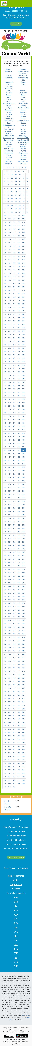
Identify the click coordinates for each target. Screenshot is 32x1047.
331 (9, 372)
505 (5, 491)
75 (16, 202)
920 (5, 773)
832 (14, 712)
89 (16, 209)
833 (19, 712)
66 (8, 198)
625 (5, 573)
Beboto (8, 95)
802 (14, 692)
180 (5, 270)
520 (5, 501)
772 (14, 671)
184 (23, 270)
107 (14, 219)
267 (14, 328)
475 (5, 471)
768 (19, 668)
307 (14, 355)
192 (14, 277)
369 (23, 396)
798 (19, 688)
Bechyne (9, 108)
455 (5, 457)
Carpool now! (16, 884)
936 (9, 784)
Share (27, 1028)
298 (19, 348)
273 (19, 331)
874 (23, 739)
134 (23, 236)
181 (9, 270)
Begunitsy (23, 159)
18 (12, 175)
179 (23, 266)
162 (14, 256)
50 (27, 188)
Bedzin (23, 134)
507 (14, 491)
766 (9, 668)
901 (9, 760)
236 (9, 307)
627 (14, 573)
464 (23, 460)
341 (9, 379)
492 (14, 481)
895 (5, 756)
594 (23, 549)
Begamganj (9, 151)
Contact (21, 1028)
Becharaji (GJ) (23, 103)
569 (23, 532)
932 (14, 780)
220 (5, 297)
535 (5, 511)
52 (8, 192)
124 (23, 229)
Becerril (23, 99)
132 (14, 236)
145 (5, 246)
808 (19, 695)
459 (23, 457)
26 (16, 178)
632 (14, 576)
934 (23, 780)
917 (14, 770)
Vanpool (16, 888)
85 (27, 205)
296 (9, 348)
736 (9, 647)
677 (14, 607)
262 (14, 324)
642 (14, 583)
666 (9, 600)
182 (14, 270)
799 (23, 688)
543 (19, 515)
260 (5, 324)
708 (19, 627)
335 (5, 375)
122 (14, 229)
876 (9, 743)
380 (5, 406)
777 (14, 675)
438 (19, 443)
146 (9, 246)
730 (5, 644)
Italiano (19, 1032)
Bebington (23, 93)
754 (23, 658)
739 (23, 647)
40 (16, 185)
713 (19, 630)
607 (14, 559)
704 (23, 624)
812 (14, 698)
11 (11, 171)
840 (5, 719)
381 (9, 406)
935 (5, 784)
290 (5, 345)
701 (9, 624)
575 (5, 539)
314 (23, 358)
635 (5, 579)
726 (9, 641)
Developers (14, 1030)
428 (19, 437)
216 (9, 294)
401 (9, 420)
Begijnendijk (23, 153)
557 (14, 525)
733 (19, 644)
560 (5, 528)
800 (5, 692)
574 (23, 535)
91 (23, 209)
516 (9, 498)
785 (5, 681)
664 (23, 596)
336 (9, 375)
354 (23, 386)
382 (14, 406)
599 (23, 552)
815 (5, 702)
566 (9, 532)
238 (19, 307)
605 (5, 559)
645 (5, 586)
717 (14, 634)
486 (9, 477)
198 (19, 280)
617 (14, 566)
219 (23, 294)
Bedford (23, 119)
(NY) (16, 918)
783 (19, 678)
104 (23, 215)
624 (23, 569)
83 (20, 205)
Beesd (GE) (23, 144)
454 (23, 454)
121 (9, 229)
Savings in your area (16, 857)
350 (5, 386)
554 (23, 522)
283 (19, 338)
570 (5, 535)
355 (5, 389)
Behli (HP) (23, 164)
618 (19, 566)
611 (9, 562)
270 (5, 331)
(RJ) (16, 944)
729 (23, 641)
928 (19, 777)
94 (8, 212)
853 (19, 726)
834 (23, 712)
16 (4, 175)
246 (9, 314)
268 (19, 328)
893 (19, 753)
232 (14, 304)
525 (5, 505)
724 (23, 637)
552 (14, 522)
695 (5, 620)
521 (9, 501)
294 (23, 345)
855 (5, 729)
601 (9, 556)
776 (9, 675)
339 (23, 375)
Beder (9, 116)
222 (14, 297)
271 (9, 331)
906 (9, 763)
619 (23, 566)
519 (23, 498)
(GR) (16, 927)
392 (14, 413)
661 (9, 596)
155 (5, 253)
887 (14, 750)
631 (9, 576)
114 (23, 222)
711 (9, 630)
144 (23, 243)
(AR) (16, 931)
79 (4, 205)
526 (9, 505)
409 (23, 423)
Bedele (23, 114)
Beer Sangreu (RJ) (23, 140)
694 (23, 617)
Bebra (23, 95)
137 (14, 239)
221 (9, 297)
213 (19, 290)
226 (9, 300)
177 (14, 266)
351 (9, 386)
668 (19, 600)
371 (9, 399)
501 (9, 488)
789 (23, 681)
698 (19, 620)
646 (9, 586)
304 (23, 352)
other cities (25, 1015)
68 (16, 198)
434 (23, 440)
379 (23, 403)
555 (5, 525)
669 (23, 600)
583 (19, 542)
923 (19, 773)
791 (9, 685)
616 (9, 566)
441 (9, 447)
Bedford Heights (23, 121)
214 (23, 290)
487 (14, 477)
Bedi (8, 123)
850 (5, 726)
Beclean (23, 110)
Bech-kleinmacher (9, 103)
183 (19, 270)
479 (23, 471)
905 (5, 763)
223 (19, 297)
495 (5, 484)
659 (23, 593)
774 (23, 671)
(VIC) (16, 940)
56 (23, 192)
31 (8, 181)
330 (5, 372)
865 (5, 736)
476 (9, 471)
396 (9, 416)
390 (5, 413)
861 (9, 733)
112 (14, 222)
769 (23, 668)
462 (14, 460)
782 (14, 678)
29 (27, 178)
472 (14, 467)
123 (19, 229)
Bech (23, 101)
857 (14, 729)
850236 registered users (16, 10)
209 (23, 287)
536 (9, 511)
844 (23, 719)
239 (23, 307)
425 (5, 437)
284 (23, 338)
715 (5, 634)
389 (23, 409)
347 (14, 382)
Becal (9, 97)
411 (9, 426)
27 (20, 178)
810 (5, 698)
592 (14, 549)
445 (5, 450)
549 (23, 518)
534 (23, 508)
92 (27, 209)
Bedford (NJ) (9, 119)
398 (19, 416)
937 (14, 784)
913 (19, 767)
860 (5, 733)
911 (9, 767)
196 (9, 280)
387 (14, 409)
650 (5, 590)
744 (23, 651)
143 (19, 243)
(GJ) (16, 910)
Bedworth (8, 134)
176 (9, 266)
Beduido (23, 129)
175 (5, 266)
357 (14, 389)
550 (5, 522)
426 (9, 437)
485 (5, 477)
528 (19, 505)
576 (9, 539)
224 (23, 297)
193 (19, 277)
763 (19, 664)
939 (23, 784)
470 (5, 467)
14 (23, 171)
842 (14, 719)
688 (19, 613)
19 (16, 175)
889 (23, 750)
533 (19, 508)
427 (14, 437)
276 (9, 335)
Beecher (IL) (23, 136)
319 (23, 362)
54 (16, 192)
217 (14, 294)
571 (9, 535)
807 (14, 695)
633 (19, 576)
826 (9, 709)
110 (5, 222)
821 (9, 705)
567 (14, 532)
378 (19, 403)
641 (9, 583)
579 (23, 539)
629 (23, 573)
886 (9, 750)
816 (9, 702)
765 (5, 668)
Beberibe (23, 91)
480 (5, 474)
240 (5, 311)
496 (9, 484)
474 (23, 467)
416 (9, 430)
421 (9, 433)
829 (23, 709)
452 (14, 454)
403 (19, 420)
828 (19, 709)
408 (19, 423)
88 (12, 209)
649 (23, 586)
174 (23, 263)
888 (19, 750)
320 (5, 365)
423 (19, 433)
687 (14, 613)
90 (20, 209)
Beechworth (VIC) (23, 138)
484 (23, 474)
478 (19, 471)
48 (20, 188)
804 (23, 692)
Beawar (23, 82)
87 (8, 209)
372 (14, 399)
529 (23, 505)
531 (9, 508)
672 (14, 603)
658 (19, 593)
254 (23, 318)
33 (16, 181)
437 (14, 443)
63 (23, 195)
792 (14, 685)
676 (9, 607)
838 (19, 716)
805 (5, 695)
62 (20, 195)
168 (19, 260)
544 (23, 515)
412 (14, 426)
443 (19, 447)
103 (19, 215)
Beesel (9, 146)
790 (5, 685)
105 (5, 219)
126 (9, 232)
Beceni (9, 99)
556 (9, 525)
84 (23, 205)
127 (14, 232)
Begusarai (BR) (23, 161)
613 (19, 562)
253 (19, 318)
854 (23, 726)
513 (19, 494)
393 (19, 413)
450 (5, 454)
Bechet (23, 106)
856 (9, 729)
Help (4, 1028)
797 (14, 688)
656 (9, 593)
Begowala (23, 157)
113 (19, 222)
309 (23, 355)
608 (19, 559)
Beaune (8, 69)
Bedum (23, 131)
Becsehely (23, 112)
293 (19, 345)
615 (5, 566)
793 (19, 685)
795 (5, 688)
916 (9, 770)
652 (14, 590)
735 (5, 647)
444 (23, 447)
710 (5, 630)
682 (14, 610)
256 (9, 321)
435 (5, 443)
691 (9, 617)
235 (5, 307)
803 (19, 692)
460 (5, 460)
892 (14, 753)
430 (5, 440)
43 (27, 185)
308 (19, 355)
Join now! (16, 24)
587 (14, 545)
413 (19, 426)
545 (5, 518)
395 (5, 416)
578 (19, 539)
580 (5, 542)
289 (23, 341)
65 (4, 198)
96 (16, 212)
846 (9, 722)
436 (9, 443)
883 (19, 746)
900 (5, 760)
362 (14, 392)
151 (9, 249)
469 (23, 464)
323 (19, 365)
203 (19, 283)
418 (19, 430)
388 (19, 409)
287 (14, 341)
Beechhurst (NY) (8, 138)
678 (19, 607)
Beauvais (9, 76)
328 (19, 369)
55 (20, 192)
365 (5, 396)
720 (5, 637)
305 (5, 355)
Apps (21, 1030)
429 (23, 437)
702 (14, 624)
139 (23, 239)
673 (19, 603)
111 (9, 222)
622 (14, 569)
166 (9, 260)
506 (9, 491)
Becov (9, 112)
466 (9, 464)
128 (19, 232)
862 (14, 733)
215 (5, 294)
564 (23, 528)
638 (19, 579)
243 (19, 311)
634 (23, 576)
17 (8, 175)
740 (5, 651)
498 (19, 484)
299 (23, 348)
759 (23, 661)
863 (19, 733)
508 (19, 491)
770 (5, 671)
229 (23, 300)
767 (14, 668)
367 (14, 396)
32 (12, 181)
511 (9, 494)
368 (19, 396)
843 (19, 719)
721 (9, 637)
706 (9, 627)
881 (9, 746)
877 (14, 743)
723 (19, 637)
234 (23, 304)
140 (5, 243)
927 (14, 777)
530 (5, 508)
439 (23, 443)
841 (9, 719)
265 (5, 328)
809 (23, 695)
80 (8, 205)
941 (9, 787)
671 (9, 603)
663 (19, 596)
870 (5, 739)
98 (23, 212)
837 (14, 716)
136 (9, 239)
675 (5, 607)
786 (9, 681)
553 (19, 522)
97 (20, 212)
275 (5, 335)
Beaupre (23, 69)
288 (19, 341)
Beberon (9, 93)
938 (19, 784)
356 (9, 389)
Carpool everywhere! (16, 893)
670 (5, 603)
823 (19, 705)
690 (5, 617)
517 (14, 498)
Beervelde (8, 144)
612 (14, 562)
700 (5, 624)
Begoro (23, 155)
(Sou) (16, 948)
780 (5, 678)
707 (14, 627)
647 (14, 586)
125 (5, 232)
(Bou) (16, 897)
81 (12, 205)
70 (23, 198)
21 (23, 175)
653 (19, 590)
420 (5, 433)
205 (5, 287)
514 (23, 494)
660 (5, 596)
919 (23, 770)
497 (14, 484)
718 (19, 634)
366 (9, 396)
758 (19, 661)
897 (14, 756)
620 (5, 569)
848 (19, 722)
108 (19, 219)
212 (14, 290)
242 (14, 311)
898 (19, 756)
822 (14, 705)
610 (5, 562)
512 (14, 494)
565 (5, 532)
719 (23, 634)
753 (19, 658)
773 (19, 671)
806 (9, 695)
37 (4, 185)
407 (14, 423)
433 (19, 440)
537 (14, 511)
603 (19, 556)
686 (9, 613)
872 (14, 739)
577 (14, 539)
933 (19, 780)
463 (19, 460)
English (5, 1032)
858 (19, 729)
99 (27, 212)
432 (14, 440)
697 (14, 620)
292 (14, 345)
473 (19, 467)
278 (19, 335)
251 (9, 318)
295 (5, 348)
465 (5, 464)
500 (5, 488)
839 (23, 716)
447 (14, 450)
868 (19, 736)
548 (19, 518)
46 (12, 188)
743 (19, 651)
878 (19, 743)
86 (4, 209)
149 (23, 246)
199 (23, 280)
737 (14, 647)
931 (9, 780)
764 (23, 664)
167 (14, 260)
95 (12, 212)
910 (5, 767)
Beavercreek (9, 82)
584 (23, 542)
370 (5, 399)
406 (9, 423)
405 (5, 423)
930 (5, 780)
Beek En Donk (8, 140)
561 (9, 528)
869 (23, 736)
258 (19, 321)
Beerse (8, 142)
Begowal (9, 157)
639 (23, 579)
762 (14, 664)
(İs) (16, 905)
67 (12, 198)
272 (14, 331)
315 (5, 362)
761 (9, 664)
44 (4, 188)
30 (4, 181)
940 (5, 787)
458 (19, 457)
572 (14, 535)
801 (9, 692)
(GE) (16, 953)
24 (8, 178)
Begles (9, 155)
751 (9, 658)
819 (23, 702)
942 (14, 787)
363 (19, 392)
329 (23, 369)
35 (23, 181)
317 (14, 362)
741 (9, 651)
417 (14, 430)
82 (16, 205)
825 (5, 709)
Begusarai (8, 161)
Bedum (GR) (9, 131)
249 (23, 314)
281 (9, 338)
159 (23, 253)
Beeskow (23, 146)
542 (14, 515)
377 (14, 403)
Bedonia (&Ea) (9, 129)
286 (9, 341)
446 (9, 450)
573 (19, 535)
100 (5, 215)
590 (5, 549)
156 (9, 253)
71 (27, 198)
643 (19, 583)
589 (23, 545)
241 (9, 311)
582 (14, 542)
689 (23, 613)
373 (19, 399)
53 (12, 192)
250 (5, 318)
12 (15, 171)
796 (9, 688)
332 (14, 372)
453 (19, 454)
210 (5, 290)
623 (19, 569)
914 (23, 767)
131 (9, 236)
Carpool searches (16, 875)
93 (4, 212)
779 (23, 675)
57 (27, 192)
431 (9, 440)
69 (20, 198)
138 (19, 239)
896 (9, 756)
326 (9, 369)
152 (14, 249)
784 (23, 678)
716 (9, 634)
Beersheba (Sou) (23, 142)
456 (9, 457)
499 (23, 484)
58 (4, 195)
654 (23, 590)
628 (19, 573)
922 (14, 773)
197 (14, 280)
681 (9, 610)
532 (14, 508)
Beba (23, 84)
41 (20, 185)
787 (14, 681)
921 (9, 773)
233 (19, 304)
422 (14, 433)
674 (23, 603)
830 (5, 712)
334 (23, 372)
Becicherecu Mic (23, 108)
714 (23, 630)
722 (14, 637)
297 (14, 348)
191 (9, 277)
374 (23, 399)
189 (23, 273)
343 (19, 379)
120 (5, 229)
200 (5, 283)
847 (14, 722)
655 (5, 593)
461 (9, 460)
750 (5, 658)
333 (19, 372)
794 (23, 685)
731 (9, 644)
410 (5, 426)
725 (5, 641)
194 (23, 277)
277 (14, 335)
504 (23, 488)
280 (5, 338)
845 (5, 722)
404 (23, 420)
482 (14, 474)
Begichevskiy (8, 153)
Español (26, 1032)
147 (14, 246)
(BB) (16, 957)
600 (5, 556)
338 (19, 375)
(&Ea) (16, 923)
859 (23, 729)
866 (9, 736)
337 (14, 375)
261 (9, 324)
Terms (9, 1028)
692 (14, 617)
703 (19, 624)
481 (9, 474)
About (15, 1028)
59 (8, 195)
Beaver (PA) (9, 78)
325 (5, 369)
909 (23, 763)
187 (14, 273)
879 (23, 743)
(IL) (16, 936)
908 (19, 763)
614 (23, 562)
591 (9, 549)
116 (9, 226)
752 (14, 658)
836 (9, 716)
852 (14, 726)
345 (5, 382)
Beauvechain (23, 76)
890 (5, 753)
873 (19, 739)
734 (23, 644)
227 (14, 300)
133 (19, 236)
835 (5, 716)
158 (19, 253)
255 (5, 321)
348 (19, 382)
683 (19, 610)
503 (19, 488)
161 (9, 256)
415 (5, 430)
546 (9, 518)
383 (19, 406)
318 (19, 362)
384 (23, 406)
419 (23, 430)
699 (23, 620)
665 (5, 600)
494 (23, 481)
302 (14, 352)
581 (9, 542)
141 (9, 243)
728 (19, 641)
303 (19, 352)
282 (14, 338)
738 (19, 647)
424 (23, 433)
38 (8, 185)
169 (23, 260)
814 (23, 698)
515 (5, 498)
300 (5, 352)
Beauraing (8, 71)
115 (5, 226)
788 (19, 681)
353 (19, 386)
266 (9, 328)
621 (9, 569)
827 (14, 709)
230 (5, 304)
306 (9, 355)
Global (16, 880)
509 (23, 491)
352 (14, 386)
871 (9, 739)
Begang (23, 151)
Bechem (8, 106)
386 (9, 409)
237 (14, 307)
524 (23, 501)
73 (8, 202)
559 (23, 525)
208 (19, 287)
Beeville (23, 149)
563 (19, 528)
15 (26, 171)
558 (19, 525)
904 (23, 760)
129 (23, 232)
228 (19, 300)
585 (5, 545)
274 (23, 331)
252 (14, 318)
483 (19, 474)
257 (14, 321)
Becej (23, 97)
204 (23, 283)
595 (5, 552)
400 (5, 420)
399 (23, 416)
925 (5, 777)
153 (19, 249)
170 (5, 263)
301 (9, 352)
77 (23, 202)
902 (14, 760)
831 (9, 712)
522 (14, 501)
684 (23, 610)
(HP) (16, 966)
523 (19, 501)
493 (19, 481)
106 (9, 219)
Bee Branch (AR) (8, 136)
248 (19, 314)
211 (9, 290)
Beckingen (8, 110)
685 (5, 613)
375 (5, 403)
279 (23, 335)
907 (14, 763)
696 (9, 620)
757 (14, 661)
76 (20, 202)
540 (5, 515)
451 (9, 454)
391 (9, 413)
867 (14, 736)
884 (23, 746)
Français (12, 1032)
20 (20, 175)
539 (23, 511)
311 (9, 358)
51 (4, 192)
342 (14, 379)
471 (9, 467)
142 (14, 243)
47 (16, 188)
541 (9, 515)
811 (9, 698)
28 (23, 178)
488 (19, 477)
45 (8, 188)
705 (5, 627)
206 (9, 287)
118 (19, 226)
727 (14, 641)
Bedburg (9, 114)
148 (19, 246)
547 (14, 518)
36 (27, 181)
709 (23, 627)
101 (9, 215)
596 (9, 552)
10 (7, 171)
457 (14, 457)
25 (12, 178)
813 (19, 698)
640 (5, 583)
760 (5, 664)
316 (9, 362)
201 (9, 283)
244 (23, 311)
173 (19, 263)
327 (14, 369)
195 (5, 280)
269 (23, 328)
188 (19, 273)
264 (23, 324)
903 (19, 760)
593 (19, 549)
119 (23, 226)
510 (5, 494)
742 (14, 651)
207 (14, 287)
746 (9, 654)
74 (12, 202)
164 (23, 256)
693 (19, 617)
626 (9, 573)
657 (14, 593)
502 (14, 488)
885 (5, 750)
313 (19, 358)
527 (14, 505)
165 (5, 260)
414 (23, 426)
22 (27, 175)
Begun (9, 159)
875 (5, 743)
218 (19, 294)
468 (19, 464)
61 (16, 195)
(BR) (16, 961)
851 (9, 726)
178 (19, 266)
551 (9, 522)
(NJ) (16, 914)
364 (23, 392)
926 (9, 777)
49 (23, 188)
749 (23, 654)
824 (23, 705)
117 (14, 226)
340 (5, 379)
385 (5, 409)
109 (23, 219)
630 (5, 576)
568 (19, 532)
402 (14, 420)
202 (14, 283)
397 (14, 416)
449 (23, 450)
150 (5, 249)
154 (23, 249)
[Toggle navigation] (28, 3)
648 (19, 586)
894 (23, 753)
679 (23, 607)
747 (14, 654)
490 (5, 481)
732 (14, 644)
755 (5, 661)
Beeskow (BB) (8, 149)
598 (19, 552)
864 (23, 733)
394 (23, 413)
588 (19, 545)
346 (9, 382)
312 (14, 358)
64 (27, 195)
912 (14, 767)
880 (5, 746)
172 (14, 263)
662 (14, 596)
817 (14, 702)
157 (14, 253)
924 (23, 773)
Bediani (23, 123)
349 (23, 382)
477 (14, 471)
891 (9, 753)
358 (19, 389)
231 (9, 304)
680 (5, 610)
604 (23, 556)
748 (19, 654)
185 (5, 273)
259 (23, 321)
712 (14, 630)
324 (23, 365)
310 (5, 358)
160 (5, 256)
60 (12, 195)
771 (9, 671)
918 (19, 770)
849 (23, 722)
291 (9, 345)
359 (23, 389)
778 (19, 675)
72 (4, 202)
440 (5, 447)
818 (19, 702)
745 (5, 654)
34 (20, 181)
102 (14, 215)
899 (23, 756)
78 (27, 202)
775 (5, 675)
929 (23, 777)
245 (5, 314)
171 (9, 263)
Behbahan (8, 164)
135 (5, 239)
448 (19, 450)
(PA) (16, 901)
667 (14, 600)
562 (14, 528)
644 (23, 583)
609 (23, 559)
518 (19, 498)
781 (9, 678)
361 (9, 392)
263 (19, 324)
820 (5, 705)
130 (5, 236)
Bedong (23, 125)
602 (14, 556)
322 (14, 365)
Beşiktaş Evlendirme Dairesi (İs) (9, 86)
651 (9, 590)
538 (19, 511)
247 (14, 314)
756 (9, 661)
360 (5, 392)
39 (12, 185)
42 (23, 185)
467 (14, 464)
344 (23, 379)
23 (4, 178)
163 (19, 256)
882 (14, 746)
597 (14, 552)
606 (9, 559)
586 (9, 545)
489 (23, 477)
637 (14, 579)
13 (19, 171)
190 (5, 277)
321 (9, 365)
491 (9, 481)
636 (9, 579)
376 (9, 403)
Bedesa (23, 116)
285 (5, 341)
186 (9, 273)
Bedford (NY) (8, 121)
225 (5, 300)
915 (5, 770)
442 (14, 447)
